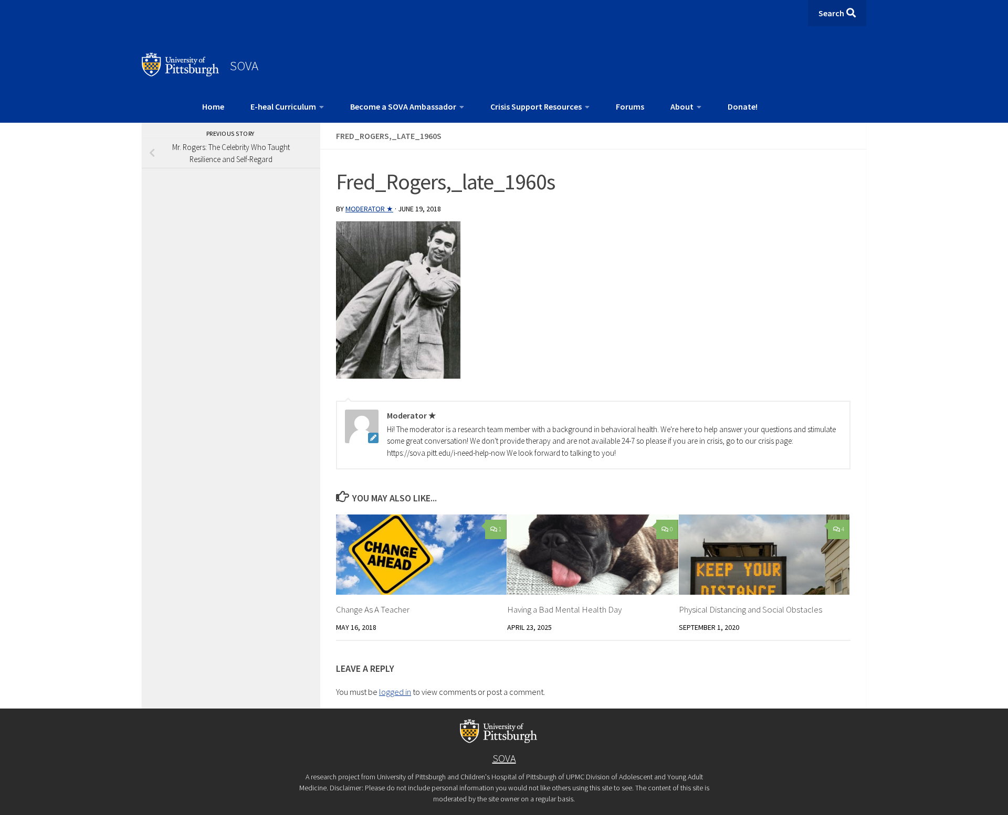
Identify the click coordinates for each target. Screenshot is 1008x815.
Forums (630, 106)
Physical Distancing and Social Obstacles (750, 609)
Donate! (743, 106)
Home (213, 106)
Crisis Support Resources (536, 106)
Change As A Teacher (373, 609)
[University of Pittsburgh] (180, 73)
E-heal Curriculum (283, 106)
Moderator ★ (369, 208)
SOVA (244, 65)
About (682, 106)
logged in (395, 692)
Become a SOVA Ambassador (403, 106)
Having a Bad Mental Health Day (564, 609)
